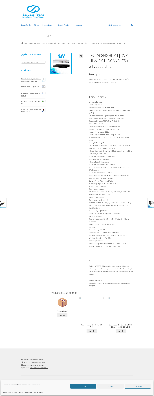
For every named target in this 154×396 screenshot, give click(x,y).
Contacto (78, 25)
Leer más (62, 315)
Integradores (47, 25)
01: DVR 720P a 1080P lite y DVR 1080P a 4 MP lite (72, 43)
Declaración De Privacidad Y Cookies (13, 392)
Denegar (110, 386)
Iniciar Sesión (26, 25)
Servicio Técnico (63, 25)
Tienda (36, 25)
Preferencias (138, 386)
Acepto (83, 386)
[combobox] (33, 62)
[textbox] (33, 62)
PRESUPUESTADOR (34, 43)
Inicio (25, 43)
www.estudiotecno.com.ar (39, 368)
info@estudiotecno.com (36, 365)
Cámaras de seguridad (49, 43)
